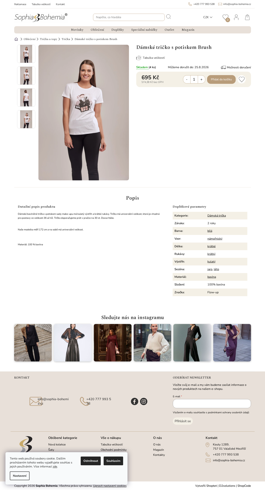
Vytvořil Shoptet (206, 486)
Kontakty (159, 455)
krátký (211, 254)
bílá (209, 231)
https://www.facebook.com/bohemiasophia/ (134, 401)
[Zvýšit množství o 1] (201, 79)
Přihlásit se (183, 421)
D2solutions (227, 486)
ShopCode (244, 486)
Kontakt (60, 4)
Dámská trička (216, 216)
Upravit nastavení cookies (110, 486)
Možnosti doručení (239, 67)
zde (55, 467)
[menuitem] (77, 29)
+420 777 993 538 (226, 455)
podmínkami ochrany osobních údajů (228, 412)
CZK (206, 17)
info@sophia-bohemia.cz (229, 460)
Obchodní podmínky (114, 450)
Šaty (51, 450)
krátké (211, 246)
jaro (209, 269)
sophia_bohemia (143, 401)
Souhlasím (113, 461)
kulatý (211, 262)
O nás (157, 445)
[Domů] (16, 39)
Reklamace (20, 4)
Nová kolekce (57, 445)
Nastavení (19, 476)
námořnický (214, 239)
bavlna (211, 277)
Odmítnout (90, 461)
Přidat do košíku (221, 79)
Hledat (168, 16)
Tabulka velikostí (41, 4)
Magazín (158, 450)
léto (216, 269)
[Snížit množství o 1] (187, 79)
